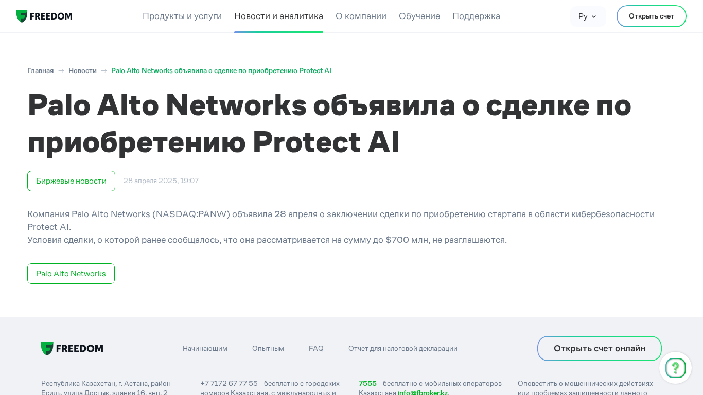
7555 (368, 383)
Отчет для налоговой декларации (403, 348)
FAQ (316, 348)
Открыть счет (651, 16)
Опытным (268, 348)
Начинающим (205, 348)
